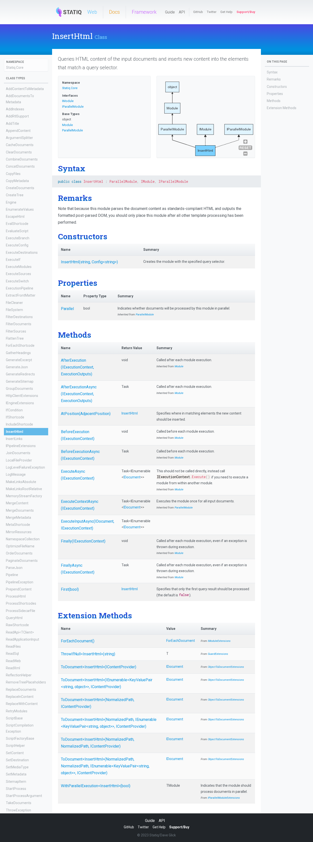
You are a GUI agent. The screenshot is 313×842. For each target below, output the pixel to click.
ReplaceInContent (20, 697)
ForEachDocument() (77, 641)
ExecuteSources (18, 274)
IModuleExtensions (219, 641)
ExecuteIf (13, 260)
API (182, 12)
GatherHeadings (18, 353)
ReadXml (13, 668)
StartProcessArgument (24, 796)
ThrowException (18, 810)
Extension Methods (281, 108)
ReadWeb (13, 661)
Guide (170, 12)
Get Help (226, 12)
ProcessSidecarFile (20, 611)
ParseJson (14, 568)
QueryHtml (14, 618)
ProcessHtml (16, 596)
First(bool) (70, 589)
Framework (144, 12)
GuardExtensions (218, 654)
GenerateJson (17, 367)
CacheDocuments (20, 145)
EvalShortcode (17, 224)
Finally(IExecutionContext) (83, 541)
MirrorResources (19, 532)
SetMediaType (17, 767)
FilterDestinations (19, 317)
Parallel (67, 308)
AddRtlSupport (17, 116)
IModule (68, 101)
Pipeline (12, 575)
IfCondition (14, 410)
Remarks (274, 79)
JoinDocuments (18, 453)
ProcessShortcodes (21, 604)
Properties (275, 94)
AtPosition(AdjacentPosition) (86, 413)
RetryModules (16, 711)
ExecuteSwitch (17, 281)
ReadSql (12, 654)
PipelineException (19, 582)
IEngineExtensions (20, 403)
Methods (273, 101)
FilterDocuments (18, 324)
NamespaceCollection (23, 539)
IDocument (131, 477)
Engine (11, 202)
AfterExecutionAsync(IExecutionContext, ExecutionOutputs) (79, 394)
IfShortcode (15, 417)
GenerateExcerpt (19, 360)
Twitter (211, 12)
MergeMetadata (18, 517)
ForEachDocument (180, 641)
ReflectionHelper (19, 675)
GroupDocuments (19, 389)
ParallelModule (72, 130)
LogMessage (16, 475)
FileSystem (14, 310)
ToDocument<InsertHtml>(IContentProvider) (98, 667)
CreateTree (14, 195)
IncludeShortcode (19, 425)
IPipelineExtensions (21, 446)
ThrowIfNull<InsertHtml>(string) (88, 654)
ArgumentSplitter (19, 138)
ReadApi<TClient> (20, 632)
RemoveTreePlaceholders (26, 682)
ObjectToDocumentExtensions (226, 667)
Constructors (277, 87)
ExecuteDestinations (22, 252)
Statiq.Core (14, 67)
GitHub (198, 12)
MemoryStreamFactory (24, 496)
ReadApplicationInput (22, 639)
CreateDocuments (20, 188)
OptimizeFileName (20, 546)
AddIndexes (15, 109)
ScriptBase (14, 718)
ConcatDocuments (20, 166)
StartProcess (16, 789)
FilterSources (16, 331)
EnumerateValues (20, 209)
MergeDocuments (20, 510)
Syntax (272, 72)
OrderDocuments (19, 553)
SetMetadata (16, 774)
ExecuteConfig (17, 245)
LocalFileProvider (19, 460)
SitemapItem (16, 782)
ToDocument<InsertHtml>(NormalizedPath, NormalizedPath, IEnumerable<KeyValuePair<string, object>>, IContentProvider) (105, 766)
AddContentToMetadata (25, 89)
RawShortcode (17, 625)
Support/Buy (245, 12)
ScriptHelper (15, 746)
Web (92, 12)
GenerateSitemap (20, 381)
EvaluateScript (17, 231)
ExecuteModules (19, 267)
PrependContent (19, 589)
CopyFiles (13, 174)
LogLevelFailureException (25, 467)
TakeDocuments (18, 803)
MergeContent (17, 503)
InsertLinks (14, 439)
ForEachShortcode (20, 345)
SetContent (15, 753)
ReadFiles (13, 646)
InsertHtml (14, 432)
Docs (114, 12)
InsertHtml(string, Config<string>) (89, 262)
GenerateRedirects (20, 374)
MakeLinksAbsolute (21, 482)
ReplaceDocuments (21, 690)
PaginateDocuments (22, 561)
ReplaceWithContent (22, 704)
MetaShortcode (18, 525)
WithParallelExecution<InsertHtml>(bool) (95, 786)
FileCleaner (14, 303)
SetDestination (17, 760)
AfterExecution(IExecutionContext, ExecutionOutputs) (77, 367)
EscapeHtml (15, 217)
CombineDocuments (22, 159)
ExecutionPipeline (19, 288)
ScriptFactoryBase (20, 738)
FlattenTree (15, 338)
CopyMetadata (17, 181)
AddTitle (12, 124)
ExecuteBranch (17, 238)
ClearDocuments (19, 152)
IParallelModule (73, 106)
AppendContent (18, 131)
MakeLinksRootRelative (24, 489)
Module (67, 125)
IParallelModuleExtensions (224, 797)
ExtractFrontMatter (20, 295)
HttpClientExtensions (22, 396)
